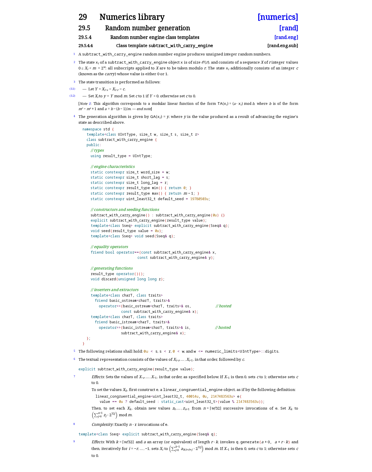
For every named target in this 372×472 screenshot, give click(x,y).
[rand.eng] (286, 37)
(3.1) (72, 89)
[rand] (288, 28)
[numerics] (277, 17)
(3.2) (72, 96)
